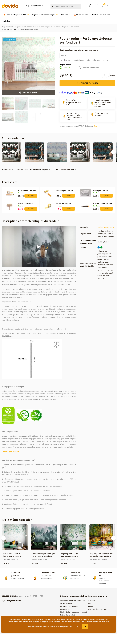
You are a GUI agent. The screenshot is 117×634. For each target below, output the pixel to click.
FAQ (89, 603)
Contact (91, 606)
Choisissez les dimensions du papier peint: (79, 50)
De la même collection (65, 169)
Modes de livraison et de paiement (73, 612)
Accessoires (6, 169)
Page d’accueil (7, 27)
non (77, 627)
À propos (91, 600)
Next (51, 66)
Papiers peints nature (70, 27)
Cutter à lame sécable (102, 203)
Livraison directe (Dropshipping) (100, 609)
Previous (3, 538)
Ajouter (31, 196)
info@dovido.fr (13, 600)
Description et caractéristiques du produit (33, 169)
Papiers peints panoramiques (26, 27)
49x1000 (64, 55)
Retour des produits (68, 615)
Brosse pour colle (25, 203)
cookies (33, 622)
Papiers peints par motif (50, 27)
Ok (85, 627)
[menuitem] (16, 15)
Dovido (97, 126)
